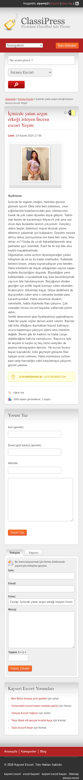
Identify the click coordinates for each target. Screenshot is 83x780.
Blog (43, 751)
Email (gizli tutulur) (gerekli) (24, 445)
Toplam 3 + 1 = (17, 652)
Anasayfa (10, 99)
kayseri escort (12, 774)
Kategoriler (28, 751)
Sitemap (74, 774)
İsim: (11, 570)
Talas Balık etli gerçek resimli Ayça (31, 720)
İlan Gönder (67, 45)
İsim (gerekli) (15, 427)
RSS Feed (77, 3)
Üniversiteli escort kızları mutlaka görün (34, 705)
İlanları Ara (16, 84)
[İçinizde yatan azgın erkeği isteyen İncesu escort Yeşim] (35, 180)
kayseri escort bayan (54, 774)
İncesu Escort (25, 99)
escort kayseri (31, 774)
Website (13, 463)
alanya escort (71, 778)
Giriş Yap (67, 3)
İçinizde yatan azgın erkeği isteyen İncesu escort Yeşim (28, 119)
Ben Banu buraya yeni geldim (29, 698)
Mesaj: (12, 609)
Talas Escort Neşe (22, 727)
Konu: (12, 596)
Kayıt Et (55, 3)
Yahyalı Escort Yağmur (24, 713)
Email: (12, 583)
